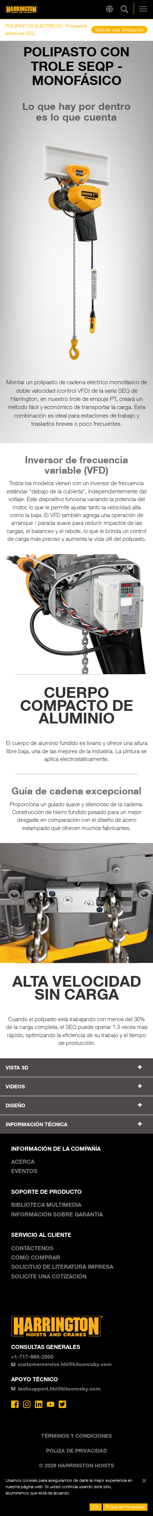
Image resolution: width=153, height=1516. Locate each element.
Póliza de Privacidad (76, 1450)
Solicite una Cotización (119, 30)
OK (95, 1506)
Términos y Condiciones (76, 1435)
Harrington (33, 9)
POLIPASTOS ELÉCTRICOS (34, 26)
